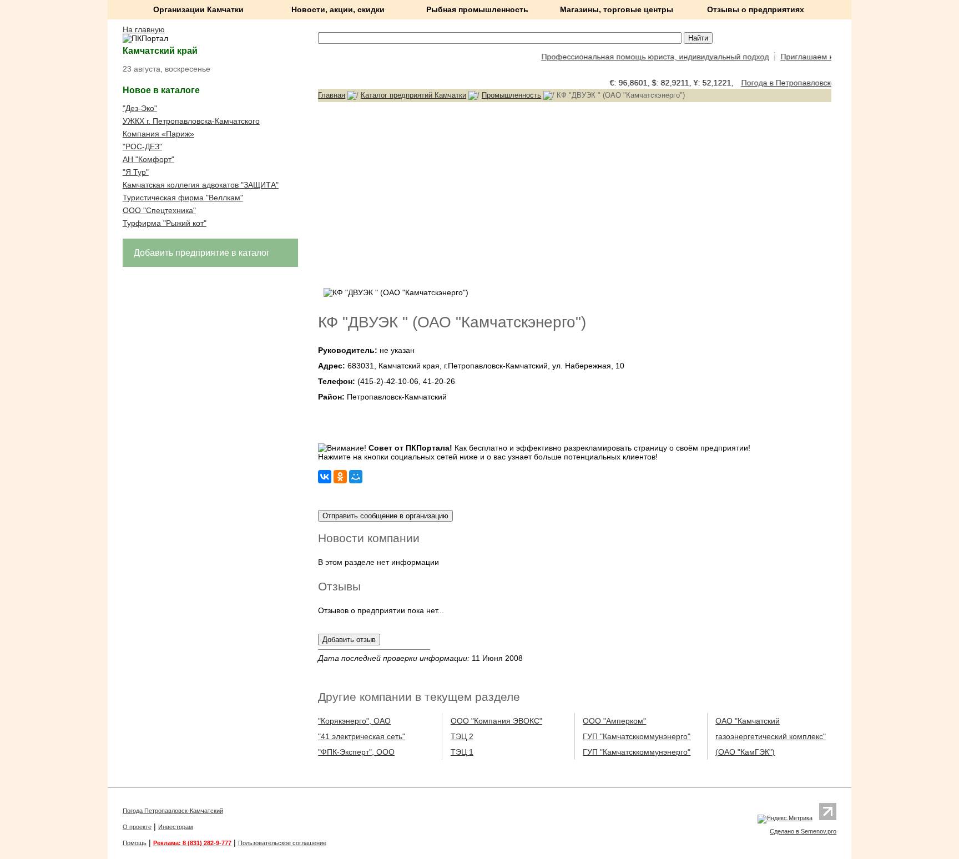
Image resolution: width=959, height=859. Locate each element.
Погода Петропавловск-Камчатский (173, 810)
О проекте (137, 826)
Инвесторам (175, 826)
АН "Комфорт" (148, 159)
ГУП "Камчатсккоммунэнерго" (636, 736)
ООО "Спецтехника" (159, 210)
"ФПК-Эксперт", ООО (356, 751)
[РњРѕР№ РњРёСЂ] (355, 476)
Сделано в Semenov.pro (803, 831)
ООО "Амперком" (614, 720)
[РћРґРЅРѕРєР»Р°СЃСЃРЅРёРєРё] (340, 476)
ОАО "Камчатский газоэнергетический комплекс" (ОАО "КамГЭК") (770, 736)
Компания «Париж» (158, 133)
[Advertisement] (574, 193)
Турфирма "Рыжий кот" (164, 223)
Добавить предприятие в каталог (202, 252)
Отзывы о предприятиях (755, 9)
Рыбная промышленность (477, 9)
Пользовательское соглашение (282, 843)
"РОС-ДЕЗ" (142, 146)
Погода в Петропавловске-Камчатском (805, 82)
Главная (331, 95)
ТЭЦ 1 (462, 751)
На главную (144, 29)
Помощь (135, 843)
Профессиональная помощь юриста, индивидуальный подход (646, 56)
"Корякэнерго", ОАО (354, 720)
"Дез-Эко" (140, 108)
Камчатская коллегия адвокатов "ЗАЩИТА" (201, 184)
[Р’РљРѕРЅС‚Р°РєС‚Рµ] (324, 476)
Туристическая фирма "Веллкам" (183, 197)
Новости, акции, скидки (338, 9)
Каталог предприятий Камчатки (413, 95)
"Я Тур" (136, 172)
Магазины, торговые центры (616, 9)
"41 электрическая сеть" (361, 736)
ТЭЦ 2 (462, 736)
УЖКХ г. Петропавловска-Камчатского (191, 121)
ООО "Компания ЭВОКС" (496, 720)
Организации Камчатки (198, 9)
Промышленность (511, 95)
